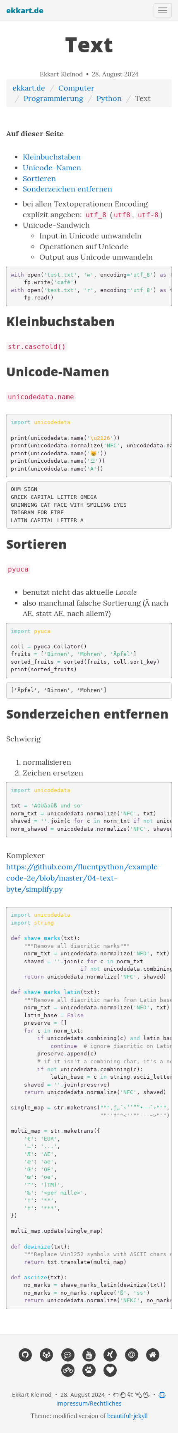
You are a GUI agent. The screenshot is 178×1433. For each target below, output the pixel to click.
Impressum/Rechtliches (89, 1403)
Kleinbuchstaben (52, 157)
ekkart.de (24, 10)
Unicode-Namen (52, 167)
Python (109, 98)
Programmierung (53, 98)
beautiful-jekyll (127, 1416)
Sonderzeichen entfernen (67, 189)
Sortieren (39, 178)
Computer (76, 88)
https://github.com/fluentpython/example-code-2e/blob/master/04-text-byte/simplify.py (83, 878)
